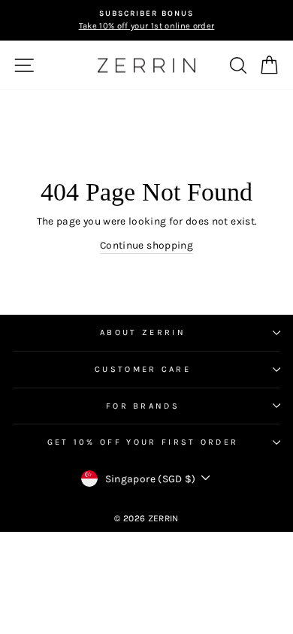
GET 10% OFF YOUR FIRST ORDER (143, 442)
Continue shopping (146, 245)
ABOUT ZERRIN (143, 332)
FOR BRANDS (143, 406)
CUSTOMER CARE (143, 369)
